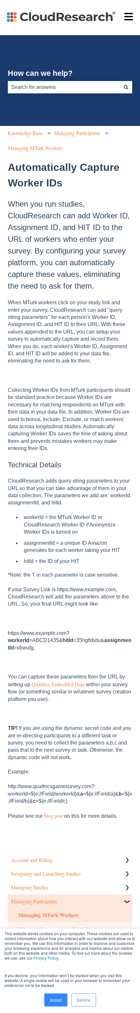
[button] (127, 860)
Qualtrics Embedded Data (58, 684)
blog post (53, 815)
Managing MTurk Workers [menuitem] (48, 915)
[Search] (126, 87)
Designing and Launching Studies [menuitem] (46, 873)
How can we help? (40, 73)
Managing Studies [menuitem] (29, 887)
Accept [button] (56, 1000)
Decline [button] (84, 1000)
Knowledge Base (25, 133)
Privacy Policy (46, 958)
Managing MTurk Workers (35, 147)
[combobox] (64, 87)
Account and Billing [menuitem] (32, 859)
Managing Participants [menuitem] (34, 901)
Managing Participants (77, 133)
